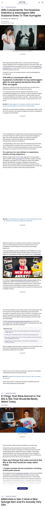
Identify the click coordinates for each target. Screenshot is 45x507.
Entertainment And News (11, 7)
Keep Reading (22, 488)
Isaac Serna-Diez (5, 21)
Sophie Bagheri (4, 405)
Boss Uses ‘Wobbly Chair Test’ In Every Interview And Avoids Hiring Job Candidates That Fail (23, 338)
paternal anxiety (32, 280)
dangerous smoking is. (23, 473)
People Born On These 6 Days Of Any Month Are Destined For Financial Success (21, 341)
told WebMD (37, 254)
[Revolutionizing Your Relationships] (22, 2)
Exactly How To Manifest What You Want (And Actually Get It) (22, 334)
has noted (19, 159)
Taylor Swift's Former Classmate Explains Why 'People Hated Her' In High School (22, 331)
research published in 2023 (18, 280)
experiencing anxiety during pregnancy (19, 321)
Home (2, 7)
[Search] (39, 2)
